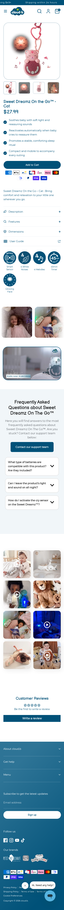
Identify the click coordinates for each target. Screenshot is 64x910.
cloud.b (24, 901)
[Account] (48, 9)
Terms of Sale (27, 891)
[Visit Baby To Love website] (39, 858)
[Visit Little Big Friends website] (26, 858)
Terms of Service (45, 891)
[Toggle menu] (5, 11)
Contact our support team (32, 447)
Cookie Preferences (13, 896)
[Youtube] (17, 840)
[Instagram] (11, 840)
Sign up (32, 815)
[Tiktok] (23, 840)
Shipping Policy (11, 891)
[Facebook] (5, 840)
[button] (9, 87)
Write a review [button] (32, 718)
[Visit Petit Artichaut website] (11, 858)
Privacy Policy (10, 887)
